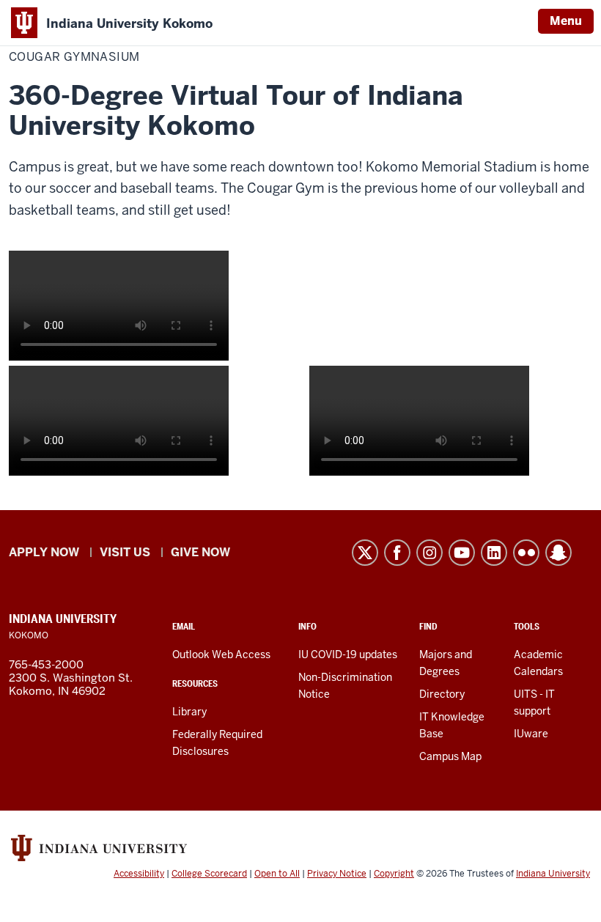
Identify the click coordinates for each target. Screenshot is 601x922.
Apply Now (44, 552)
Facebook (397, 552)
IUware (531, 733)
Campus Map (450, 756)
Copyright (394, 873)
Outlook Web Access (221, 654)
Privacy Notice (336, 873)
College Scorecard (209, 873)
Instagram (429, 552)
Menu (566, 21)
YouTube (462, 552)
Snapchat (558, 552)
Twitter (365, 552)
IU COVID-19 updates (347, 654)
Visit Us (125, 552)
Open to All (277, 873)
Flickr (526, 552)
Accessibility (139, 873)
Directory (442, 694)
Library (189, 711)
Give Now (200, 552)
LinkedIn (494, 552)
